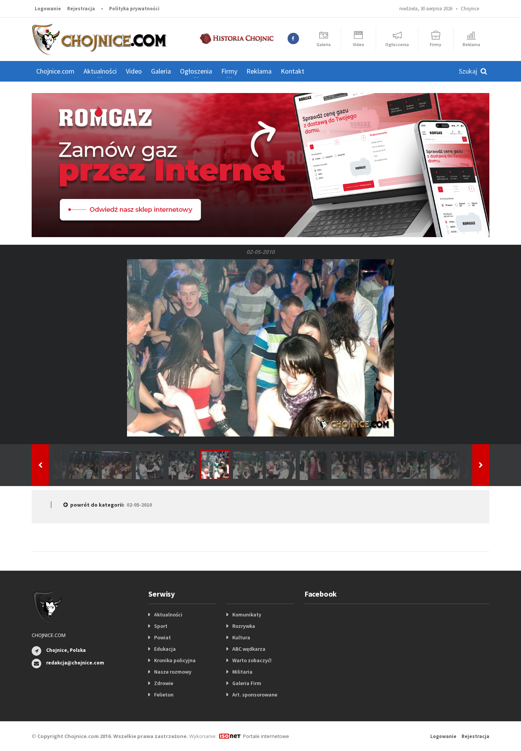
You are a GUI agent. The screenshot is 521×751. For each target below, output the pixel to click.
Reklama (259, 71)
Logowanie (48, 8)
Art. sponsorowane (254, 694)
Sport (160, 626)
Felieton (164, 694)
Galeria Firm (246, 683)
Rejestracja (81, 8)
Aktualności (168, 614)
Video (134, 71)
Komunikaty (246, 614)
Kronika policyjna (175, 660)
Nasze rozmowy (172, 671)
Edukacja (165, 648)
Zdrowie (163, 683)
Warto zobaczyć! (252, 660)
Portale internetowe (266, 736)
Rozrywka (243, 626)
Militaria (242, 671)
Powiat (162, 637)
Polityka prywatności (134, 8)
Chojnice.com (55, 71)
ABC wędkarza (248, 648)
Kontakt (292, 71)
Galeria (161, 71)
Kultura (241, 637)
